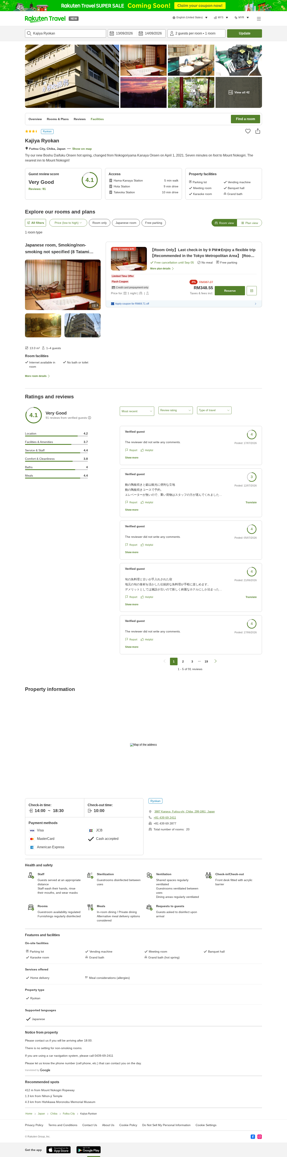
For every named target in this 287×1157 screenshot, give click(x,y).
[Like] (248, 131)
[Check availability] (252, 290)
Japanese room (126, 222)
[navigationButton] (164, 661)
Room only (99, 222)
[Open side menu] (258, 18)
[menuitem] (190, 17)
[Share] (258, 131)
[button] (45, 19)
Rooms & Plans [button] (58, 119)
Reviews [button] (80, 119)
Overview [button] (35, 119)
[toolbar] (137, 33)
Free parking (153, 222)
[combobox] (65, 33)
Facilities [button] (97, 119)
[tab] (224, 223)
